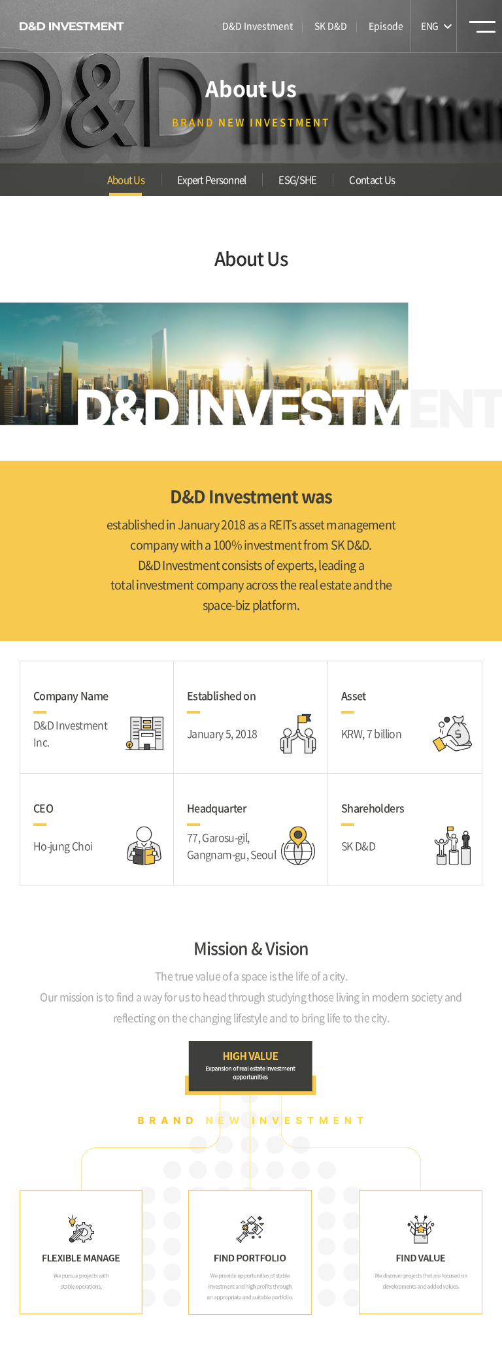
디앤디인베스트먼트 (72, 26)
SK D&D (330, 25)
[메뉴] (482, 31)
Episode (386, 25)
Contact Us (372, 180)
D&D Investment (257, 25)
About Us (125, 180)
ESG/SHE (297, 180)
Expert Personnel (211, 180)
